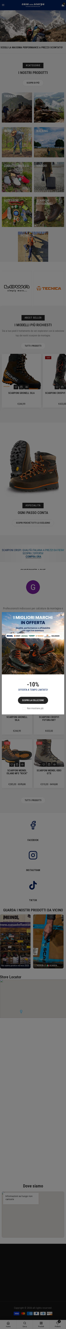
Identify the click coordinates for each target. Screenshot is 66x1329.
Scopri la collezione (33, 700)
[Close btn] (61, 615)
